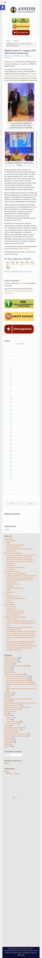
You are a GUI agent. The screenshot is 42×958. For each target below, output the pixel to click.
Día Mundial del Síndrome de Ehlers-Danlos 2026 (21, 688)
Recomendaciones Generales (15, 567)
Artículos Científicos (12, 584)
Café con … (9, 717)
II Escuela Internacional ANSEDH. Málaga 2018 (20, 641)
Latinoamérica (8, 711)
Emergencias (10, 569)
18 (11, 429)
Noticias (16, 41)
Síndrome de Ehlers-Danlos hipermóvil (16, 734)
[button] (2, 7)
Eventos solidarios (12, 723)
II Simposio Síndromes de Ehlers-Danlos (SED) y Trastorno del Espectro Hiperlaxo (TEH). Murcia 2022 (21, 637)
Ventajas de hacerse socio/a (15, 611)
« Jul (10, 503)
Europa (8, 600)
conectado (22, 283)
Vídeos (8, 590)
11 (11, 403)
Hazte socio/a (10, 609)
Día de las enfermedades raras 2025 (17, 678)
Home (8, 41)
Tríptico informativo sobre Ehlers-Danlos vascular (21, 576)
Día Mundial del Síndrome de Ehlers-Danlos (17, 682)
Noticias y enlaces (11, 619)
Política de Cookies (11, 953)
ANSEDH (14, 948)
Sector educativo (11, 582)
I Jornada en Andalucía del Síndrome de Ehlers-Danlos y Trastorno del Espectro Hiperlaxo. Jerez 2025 (21, 623)
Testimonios (10, 592)
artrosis (21, 271)
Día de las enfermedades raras (15, 598)
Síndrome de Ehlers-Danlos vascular (15, 736)
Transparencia (10, 551)
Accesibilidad (24, 953)
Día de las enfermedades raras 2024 (17, 676)
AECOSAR (33, 207)
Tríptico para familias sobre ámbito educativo (20, 578)
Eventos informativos (13, 721)
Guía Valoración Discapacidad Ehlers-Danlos (19, 580)
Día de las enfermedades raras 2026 (17, 680)
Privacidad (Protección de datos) (16, 950)
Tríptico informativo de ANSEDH (16, 573)
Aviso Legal (33, 950)
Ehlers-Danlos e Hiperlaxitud (13, 553)
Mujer (6, 713)
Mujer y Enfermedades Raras (15, 588)
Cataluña (26, 271)
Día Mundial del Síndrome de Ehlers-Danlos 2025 (21, 684)
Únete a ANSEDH (9, 604)
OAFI (14, 62)
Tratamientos (10, 565)
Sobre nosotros (9, 538)
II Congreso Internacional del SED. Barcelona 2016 (21, 646)
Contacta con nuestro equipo (15, 545)
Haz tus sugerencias (12, 615)
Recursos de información (12, 571)
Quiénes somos (11, 541)
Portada (6, 726)
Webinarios (9, 586)
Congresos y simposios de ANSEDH (15, 617)
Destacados (8, 672)
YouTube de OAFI (23, 249)
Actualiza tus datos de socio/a (15, 613)
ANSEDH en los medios (13, 596)
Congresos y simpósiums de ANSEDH (15, 666)
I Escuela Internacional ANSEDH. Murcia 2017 (20, 644)
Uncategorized (8, 742)
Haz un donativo (11, 606)
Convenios (9, 602)
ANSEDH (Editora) (20, 56)
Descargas (7, 670)
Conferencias (8, 664)
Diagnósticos (10, 563)
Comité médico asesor (13, 547)
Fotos (6, 697)
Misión (8, 543)
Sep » (30, 503)
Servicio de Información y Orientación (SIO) (19, 549)
